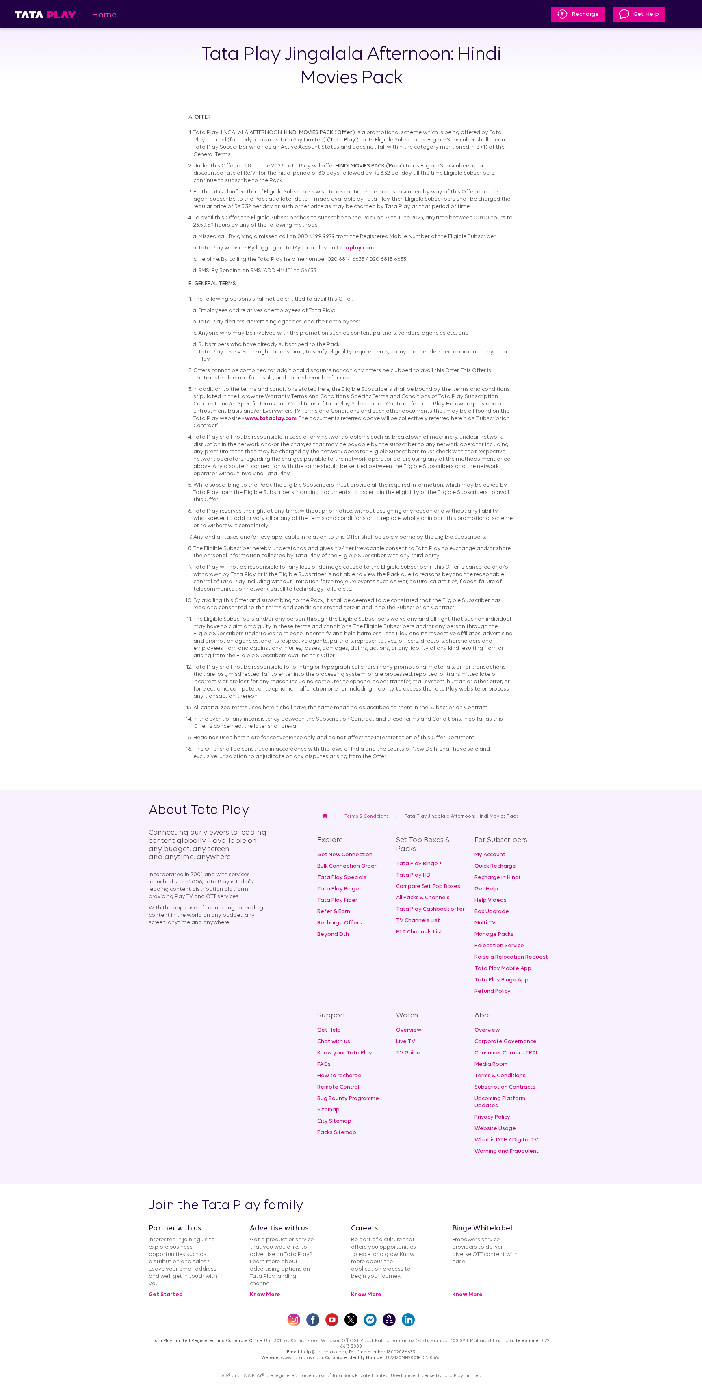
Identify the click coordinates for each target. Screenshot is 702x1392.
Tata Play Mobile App (502, 969)
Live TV (405, 1042)
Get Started (166, 1295)
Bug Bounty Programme (348, 1098)
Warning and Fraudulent (506, 1151)
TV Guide (408, 1053)
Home (104, 15)
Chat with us (333, 1042)
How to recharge (339, 1076)
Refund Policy (492, 991)
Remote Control (338, 1087)
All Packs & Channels (423, 898)
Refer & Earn (333, 912)
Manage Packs (494, 934)
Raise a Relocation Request (511, 957)
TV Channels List (418, 921)
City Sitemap (334, 1121)
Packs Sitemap (336, 1133)
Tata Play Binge (338, 889)
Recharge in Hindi (497, 878)
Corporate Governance (505, 1042)
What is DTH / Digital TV (506, 1140)
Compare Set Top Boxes (428, 886)
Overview (408, 1030)
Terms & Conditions (500, 1076)
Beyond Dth (333, 934)
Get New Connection (345, 855)
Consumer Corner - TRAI (505, 1053)
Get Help (646, 14)
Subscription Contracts (504, 1087)
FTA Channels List (419, 932)
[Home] (45, 14)
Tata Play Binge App (501, 980)
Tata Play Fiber (337, 900)
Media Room (490, 1064)
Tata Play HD (413, 875)
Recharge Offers (339, 923)
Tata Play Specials (341, 878)
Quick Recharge (495, 866)
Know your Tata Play (344, 1053)
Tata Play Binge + (419, 864)
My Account (489, 855)
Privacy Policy (492, 1117)
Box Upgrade (491, 912)
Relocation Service (499, 946)
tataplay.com (355, 248)
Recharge (585, 14)
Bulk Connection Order (347, 866)
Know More (265, 1295)
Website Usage (495, 1129)
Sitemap (328, 1110)
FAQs (324, 1064)
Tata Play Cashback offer (430, 909)
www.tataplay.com (271, 419)
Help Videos (490, 900)
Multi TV (485, 923)
